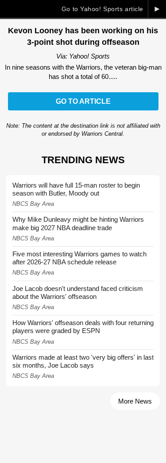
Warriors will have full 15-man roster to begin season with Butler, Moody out (76, 189)
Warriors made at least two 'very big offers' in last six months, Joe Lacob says (83, 361)
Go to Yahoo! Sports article (102, 8)
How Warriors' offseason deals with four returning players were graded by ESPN (83, 326)
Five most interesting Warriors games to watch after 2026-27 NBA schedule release (79, 258)
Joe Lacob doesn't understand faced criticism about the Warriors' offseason (77, 292)
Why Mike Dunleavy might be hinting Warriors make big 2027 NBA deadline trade (78, 223)
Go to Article (83, 101)
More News (135, 401)
